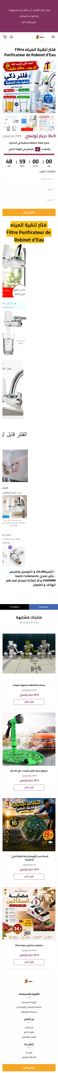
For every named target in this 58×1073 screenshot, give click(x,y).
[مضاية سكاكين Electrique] (29, 913)
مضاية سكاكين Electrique (29, 945)
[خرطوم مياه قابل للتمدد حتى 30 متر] (29, 739)
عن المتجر (29, 1027)
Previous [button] (53, 123)
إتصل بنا (29, 1052)
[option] (29, 100)
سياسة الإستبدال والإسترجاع (29, 1007)
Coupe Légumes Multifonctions (29, 685)
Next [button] (5, 123)
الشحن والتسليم (29, 1037)
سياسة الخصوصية (29, 1012)
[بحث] (11, 37)
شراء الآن (29, 702)
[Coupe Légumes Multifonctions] (29, 653)
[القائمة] (53, 37)
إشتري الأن (29, 212)
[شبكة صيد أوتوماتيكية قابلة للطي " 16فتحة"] (29, 824)
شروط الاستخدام (29, 1002)
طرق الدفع (29, 1032)
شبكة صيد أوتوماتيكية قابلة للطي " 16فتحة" (29, 858)
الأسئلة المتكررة (29, 1057)
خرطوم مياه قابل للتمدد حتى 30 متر (29, 770)
